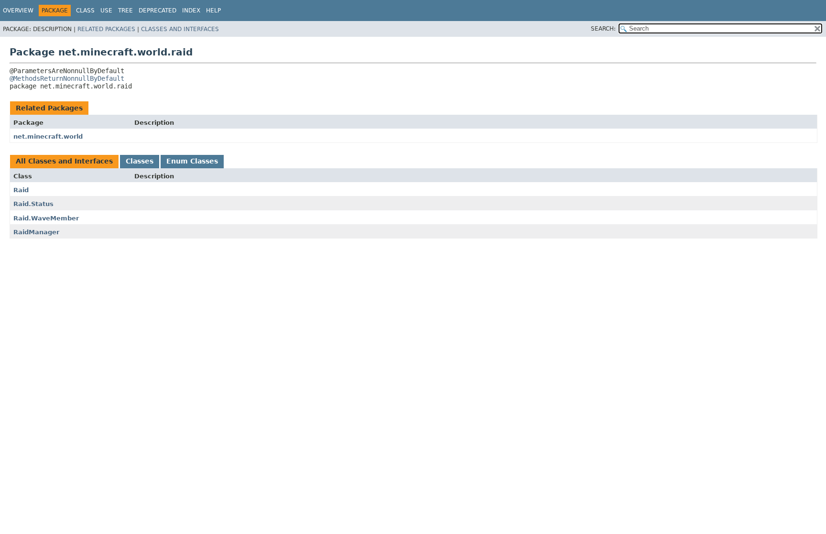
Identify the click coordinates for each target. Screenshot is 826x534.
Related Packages (106, 29)
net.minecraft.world (48, 136)
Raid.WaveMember (46, 218)
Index (191, 10)
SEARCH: (603, 28)
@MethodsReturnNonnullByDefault (67, 78)
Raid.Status (33, 203)
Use (106, 10)
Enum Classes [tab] (192, 161)
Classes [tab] (139, 161)
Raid (21, 190)
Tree (125, 10)
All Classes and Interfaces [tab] (64, 161)
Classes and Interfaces (180, 29)
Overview (18, 10)
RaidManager (36, 232)
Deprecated (157, 10)
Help (213, 10)
